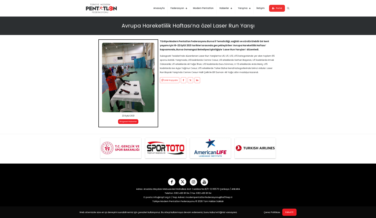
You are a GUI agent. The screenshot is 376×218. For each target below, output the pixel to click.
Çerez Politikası (272, 212)
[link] (128, 77)
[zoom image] (150, 46)
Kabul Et (289, 212)
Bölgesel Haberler (128, 121)
